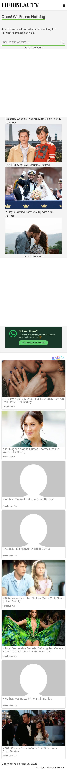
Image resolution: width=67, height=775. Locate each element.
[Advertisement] (33, 83)
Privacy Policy (55, 767)
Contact (41, 767)
